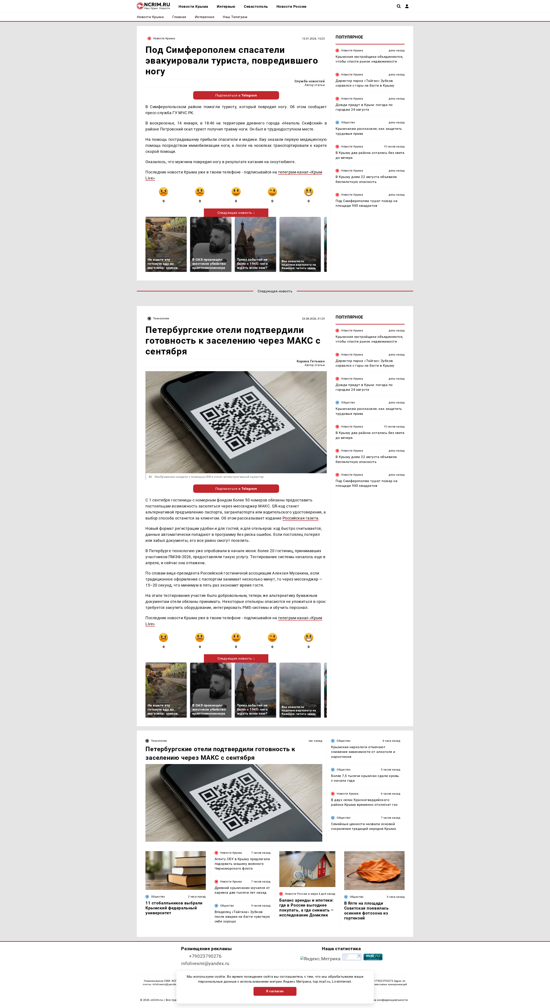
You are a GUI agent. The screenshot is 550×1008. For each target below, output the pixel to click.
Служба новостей (310, 81)
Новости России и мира (301, 893)
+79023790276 (205, 956)
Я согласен (275, 991)
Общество (348, 122)
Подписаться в (236, 95)
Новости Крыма (164, 38)
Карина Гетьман (311, 361)
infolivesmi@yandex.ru (205, 963)
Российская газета (300, 518)
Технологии (161, 318)
